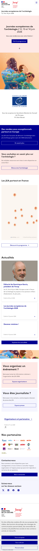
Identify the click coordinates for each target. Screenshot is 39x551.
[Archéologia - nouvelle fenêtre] (16, 440)
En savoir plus (19, 143)
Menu (36, 2)
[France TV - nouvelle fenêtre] (10, 449)
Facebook (13, 490)
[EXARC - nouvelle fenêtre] (4, 453)
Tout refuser (19, 542)
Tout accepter (19, 537)
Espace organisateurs (19, 381)
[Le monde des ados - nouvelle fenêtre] (16, 444)
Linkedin (8, 490)
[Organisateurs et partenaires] (5, 427)
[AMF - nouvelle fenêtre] (4, 440)
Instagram (18, 490)
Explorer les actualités (19, 342)
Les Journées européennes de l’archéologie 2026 (15, 307)
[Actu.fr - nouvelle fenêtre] (10, 440)
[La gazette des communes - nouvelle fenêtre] (10, 444)
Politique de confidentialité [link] (8, 550)
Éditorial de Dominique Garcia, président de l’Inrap (16, 285)
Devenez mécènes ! (11, 324)
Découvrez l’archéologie (19, 168)
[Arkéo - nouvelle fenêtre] (22, 440)
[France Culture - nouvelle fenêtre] (4, 449)
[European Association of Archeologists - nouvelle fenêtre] (22, 449)
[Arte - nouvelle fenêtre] (29, 440)
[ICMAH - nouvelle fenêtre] (29, 449)
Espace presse (19, 405)
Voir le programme (19, 41)
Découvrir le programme (18, 245)
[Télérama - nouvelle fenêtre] (16, 449)
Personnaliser (19, 548)
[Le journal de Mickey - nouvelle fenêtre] (22, 444)
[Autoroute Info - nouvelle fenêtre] (4, 444)
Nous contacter (19, 474)
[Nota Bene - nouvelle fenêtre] (29, 444)
